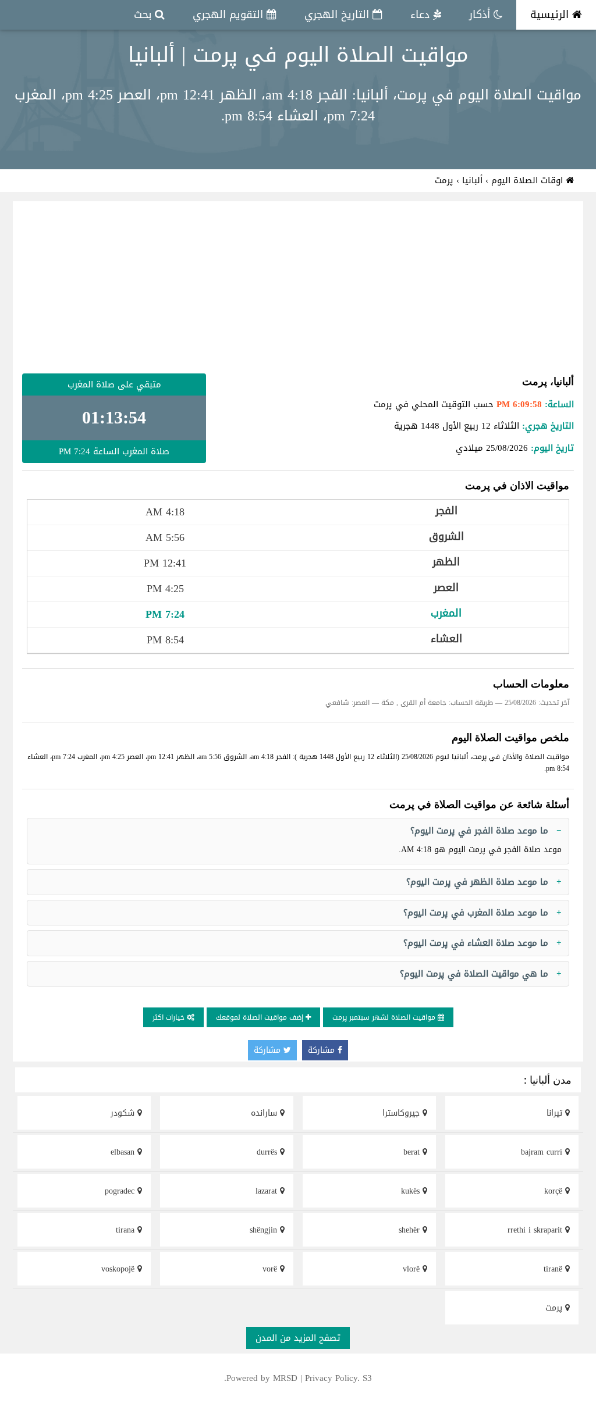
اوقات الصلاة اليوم (528, 180)
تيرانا (556, 1113)
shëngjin (265, 1230)
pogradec (121, 1191)
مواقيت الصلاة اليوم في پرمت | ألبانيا (298, 54)
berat (413, 1152)
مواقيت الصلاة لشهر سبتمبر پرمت (385, 1017)
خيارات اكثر (169, 1017)
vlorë (413, 1269)
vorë (271, 1269)
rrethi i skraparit (536, 1230)
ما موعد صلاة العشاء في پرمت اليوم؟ (475, 943)
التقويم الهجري (230, 14)
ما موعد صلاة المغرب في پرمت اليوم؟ (475, 913)
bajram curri (543, 1152)
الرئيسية (551, 14)
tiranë (554, 1269)
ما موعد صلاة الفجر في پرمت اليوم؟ (479, 830)
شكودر (124, 1113)
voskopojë (119, 1269)
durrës (268, 1152)
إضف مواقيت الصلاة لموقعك (261, 1017)
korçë (554, 1191)
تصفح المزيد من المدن (298, 1338)
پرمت (555, 1308)
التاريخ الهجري (338, 14)
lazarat (268, 1191)
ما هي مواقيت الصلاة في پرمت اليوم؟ (474, 974)
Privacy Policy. (332, 1378)
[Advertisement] (298, 287)
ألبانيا (472, 180)
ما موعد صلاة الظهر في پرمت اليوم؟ (477, 882)
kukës (412, 1191)
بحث (144, 14)
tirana (126, 1230)
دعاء (421, 14)
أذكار (481, 14)
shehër (411, 1230)
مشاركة (323, 1050)
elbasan (124, 1152)
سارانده (265, 1113)
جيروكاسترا (402, 1113)
